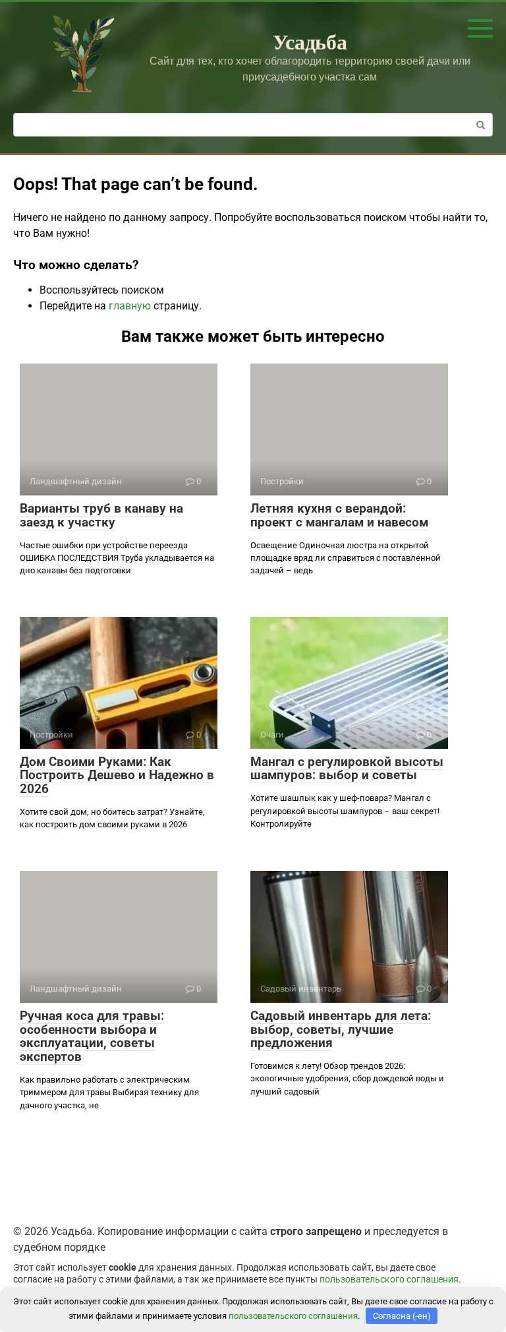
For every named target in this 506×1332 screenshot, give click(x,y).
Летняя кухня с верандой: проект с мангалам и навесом (339, 515)
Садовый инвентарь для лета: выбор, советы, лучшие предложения (340, 1029)
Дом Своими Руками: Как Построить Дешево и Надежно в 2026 (117, 775)
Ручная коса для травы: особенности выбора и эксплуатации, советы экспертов (92, 1036)
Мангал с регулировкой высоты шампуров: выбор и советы (346, 768)
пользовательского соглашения (389, 1279)
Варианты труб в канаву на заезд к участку (101, 515)
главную (130, 306)
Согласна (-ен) (402, 1316)
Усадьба (310, 41)
